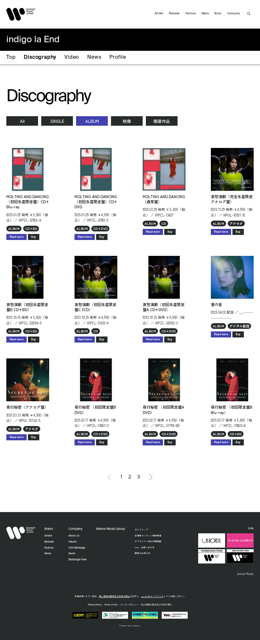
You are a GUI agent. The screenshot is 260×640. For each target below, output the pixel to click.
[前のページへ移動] (109, 477)
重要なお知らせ (142, 553)
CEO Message (76, 548)
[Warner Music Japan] (21, 532)
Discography (40, 57)
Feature (190, 13)
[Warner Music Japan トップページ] (21, 14)
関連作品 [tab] (161, 121)
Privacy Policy (94, 605)
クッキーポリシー (129, 605)
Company (233, 13)
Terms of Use (111, 605)
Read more (16, 237)
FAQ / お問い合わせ (144, 547)
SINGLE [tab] (57, 121)
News (94, 57)
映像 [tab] (127, 121)
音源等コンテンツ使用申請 (148, 535)
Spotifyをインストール (152, 596)
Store (217, 13)
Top (11, 57)
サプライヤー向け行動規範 (148, 541)
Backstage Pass (77, 559)
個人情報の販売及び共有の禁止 (114, 596)
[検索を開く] (249, 13)
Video (71, 57)
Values (72, 542)
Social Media (245, 573)
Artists (159, 13)
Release (174, 13)
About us (73, 536)
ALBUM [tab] (92, 121)
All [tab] (22, 121)
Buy (33, 237)
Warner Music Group (110, 529)
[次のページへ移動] (151, 477)
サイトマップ (141, 529)
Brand (48, 529)
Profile (117, 57)
